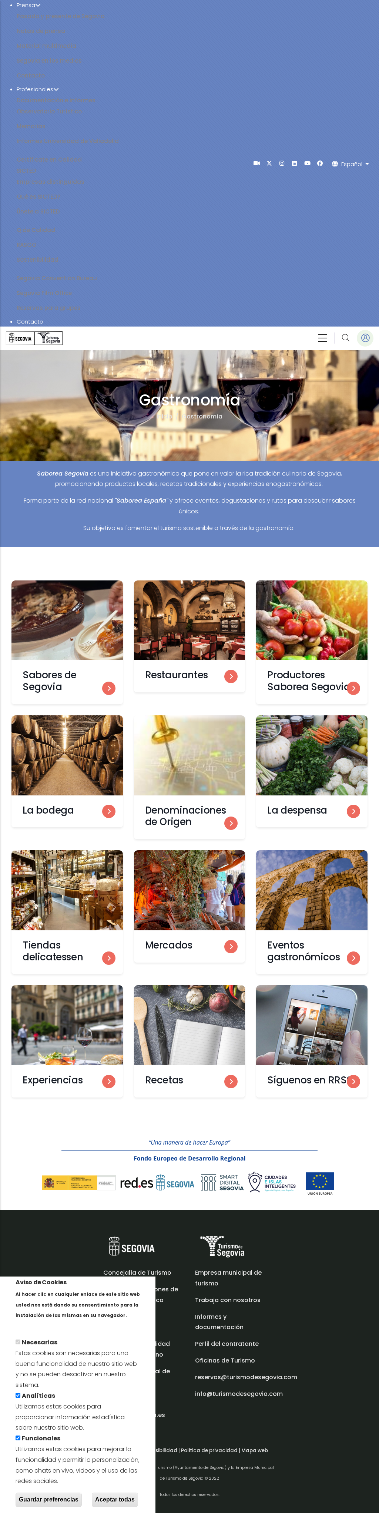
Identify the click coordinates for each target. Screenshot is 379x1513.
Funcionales (41, 1438)
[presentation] (256, 163)
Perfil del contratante (227, 1344)
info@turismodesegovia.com (239, 1394)
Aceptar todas (115, 1499)
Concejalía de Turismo (137, 1272)
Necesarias (39, 1342)
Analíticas (38, 1395)
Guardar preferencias (48, 1499)
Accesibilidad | (161, 1450)
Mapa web (254, 1450)
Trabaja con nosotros (228, 1300)
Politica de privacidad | (211, 1450)
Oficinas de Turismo (225, 1360)
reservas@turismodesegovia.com (246, 1377)
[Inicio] (34, 338)
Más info (28, 1325)
